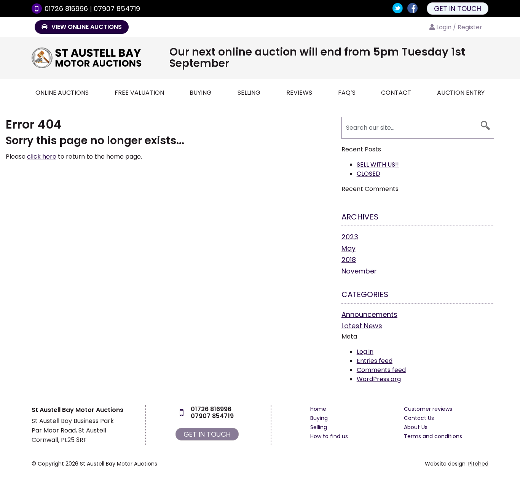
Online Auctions (62, 92)
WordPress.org (379, 379)
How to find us (329, 436)
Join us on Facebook (412, 8)
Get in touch (457, 8)
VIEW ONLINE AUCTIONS (86, 26)
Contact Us (419, 418)
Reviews (299, 92)
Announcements (369, 314)
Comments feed (381, 370)
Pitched (478, 463)
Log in (365, 351)
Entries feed (374, 360)
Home (318, 409)
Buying (201, 92)
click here (41, 156)
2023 (349, 237)
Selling (249, 92)
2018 (348, 259)
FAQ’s (347, 92)
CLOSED (368, 173)
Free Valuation (139, 92)
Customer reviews (428, 409)
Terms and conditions (433, 436)
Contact (396, 92)
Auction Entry (461, 92)
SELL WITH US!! (378, 164)
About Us (415, 427)
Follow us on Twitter (397, 8)
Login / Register (459, 27)
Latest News (361, 326)
